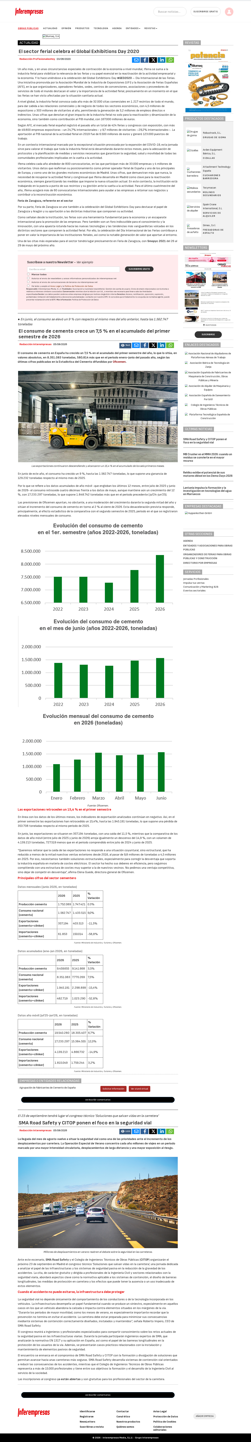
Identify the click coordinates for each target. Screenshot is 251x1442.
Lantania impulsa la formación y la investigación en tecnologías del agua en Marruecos (207, 491)
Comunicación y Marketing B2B (200, 587)
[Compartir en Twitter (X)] (153, 60)
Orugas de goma (214, 137)
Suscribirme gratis (139, 269)
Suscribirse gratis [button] (205, 11)
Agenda (117, 28)
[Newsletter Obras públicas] (224, 287)
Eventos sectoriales (194, 590)
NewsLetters (87, 1421)
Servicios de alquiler (212, 214)
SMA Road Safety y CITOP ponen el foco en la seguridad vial (205, 441)
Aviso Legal (55, 286)
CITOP (145, 1259)
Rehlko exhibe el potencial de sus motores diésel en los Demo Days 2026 (208, 474)
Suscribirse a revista (92, 1426)
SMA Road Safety (57, 1259)
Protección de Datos (165, 1416)
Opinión (66, 28)
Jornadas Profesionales (196, 579)
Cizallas (209, 158)
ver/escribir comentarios (97, 1099)
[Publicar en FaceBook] (144, 60)
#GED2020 (124, 78)
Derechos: (121, 294)
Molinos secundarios (212, 194)
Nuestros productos (128, 1421)
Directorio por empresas (200, 563)
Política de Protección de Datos (79, 286)
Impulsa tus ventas (194, 583)
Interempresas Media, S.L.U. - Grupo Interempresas (130, 1437)
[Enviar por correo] (136, 60)
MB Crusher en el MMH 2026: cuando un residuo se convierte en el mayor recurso (207, 457)
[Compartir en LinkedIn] (161, 60)
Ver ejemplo (84, 262)
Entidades (132, 28)
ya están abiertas (69, 1379)
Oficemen (119, 362)
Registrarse (87, 1416)
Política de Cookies (164, 1421)
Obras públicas (28, 28)
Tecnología (101, 28)
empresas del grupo (82, 294)
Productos (82, 28)
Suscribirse (208, 334)
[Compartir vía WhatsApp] (170, 60)
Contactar (122, 1411)
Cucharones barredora (211, 177)
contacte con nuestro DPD (96, 297)
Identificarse (87, 1411)
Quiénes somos (125, 1426)
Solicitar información (113, 1088)
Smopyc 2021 (156, 241)
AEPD (53, 300)
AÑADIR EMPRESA (205, 1416)
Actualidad (50, 28)
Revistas (150, 28)
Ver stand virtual (139, 1088)
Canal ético (123, 1416)
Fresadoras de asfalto (213, 231)
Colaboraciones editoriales (162, 1428)
